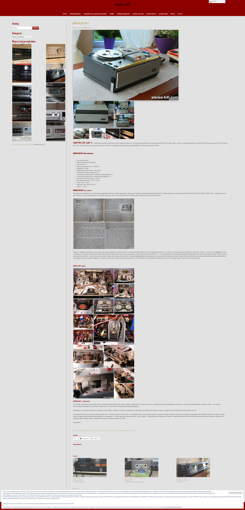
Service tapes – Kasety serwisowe (135, 478)
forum (180, 14)
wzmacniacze (151, 14)
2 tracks (76, 488)
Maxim (89, 28)
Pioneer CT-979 (181, 478)
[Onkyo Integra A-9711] (55, 53)
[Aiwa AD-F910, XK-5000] (21, 53)
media (111, 14)
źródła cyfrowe (138, 14)
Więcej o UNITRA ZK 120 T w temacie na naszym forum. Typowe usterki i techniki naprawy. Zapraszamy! (105, 430)
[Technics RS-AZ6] (55, 92)
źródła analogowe (123, 14)
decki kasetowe (75, 14)
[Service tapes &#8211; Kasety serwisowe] (150, 467)
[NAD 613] (55, 131)
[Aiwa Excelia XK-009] (21, 112)
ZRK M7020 (76, 478)
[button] (93, 114)
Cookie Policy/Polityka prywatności (173, 507)
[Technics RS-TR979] (21, 92)
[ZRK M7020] (98, 467)
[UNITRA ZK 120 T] (125, 65)
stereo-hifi (122, 4)
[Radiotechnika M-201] (55, 112)
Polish (214, 1)
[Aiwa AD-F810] (21, 73)
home (65, 14)
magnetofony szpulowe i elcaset (95, 14)
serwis (172, 14)
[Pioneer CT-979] (55, 73)
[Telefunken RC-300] (21, 131)
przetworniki (163, 14)
